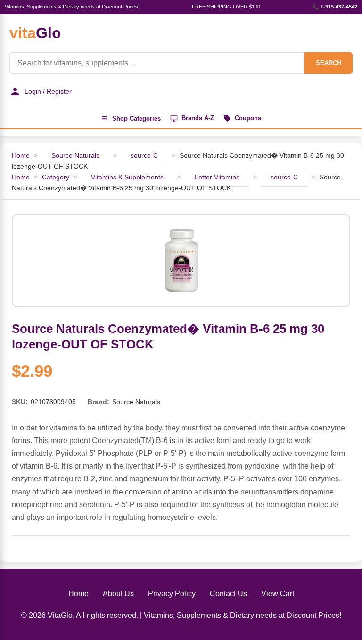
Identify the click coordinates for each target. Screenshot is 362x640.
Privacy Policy (172, 594)
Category (55, 177)
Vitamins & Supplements (127, 177)
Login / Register (48, 91)
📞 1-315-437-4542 (335, 6)
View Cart (277, 594)
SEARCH (328, 62)
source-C (144, 155)
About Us (118, 594)
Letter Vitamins (217, 177)
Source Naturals (75, 155)
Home (21, 155)
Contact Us (228, 594)
